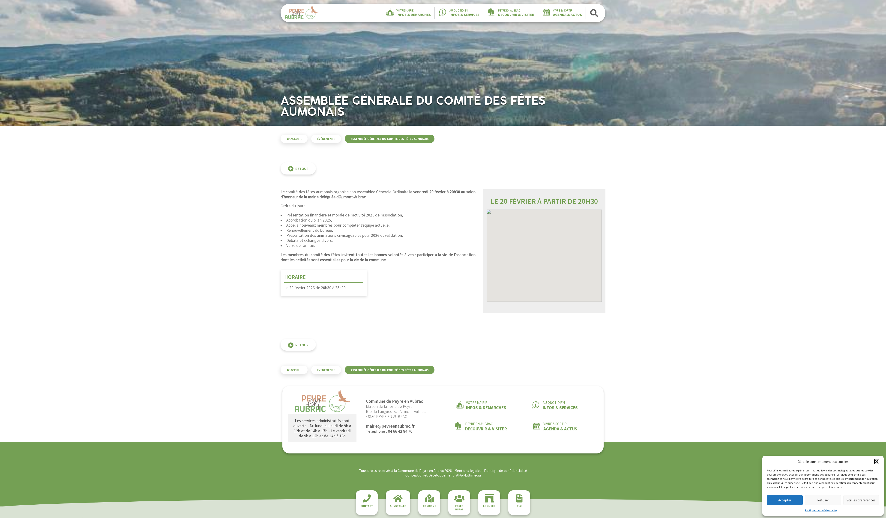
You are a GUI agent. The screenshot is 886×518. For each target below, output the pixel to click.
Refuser (823, 500)
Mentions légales (468, 470)
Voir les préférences (861, 500)
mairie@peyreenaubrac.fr (390, 426)
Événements (326, 139)
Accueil (296, 139)
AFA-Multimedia (468, 475)
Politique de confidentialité (821, 510)
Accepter (784, 500)
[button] (876, 461)
